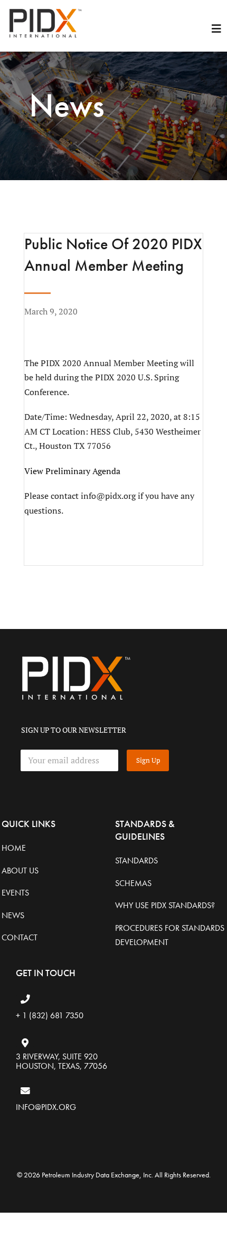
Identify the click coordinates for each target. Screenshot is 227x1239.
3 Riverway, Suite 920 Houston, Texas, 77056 (61, 1061)
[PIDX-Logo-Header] (44, 9)
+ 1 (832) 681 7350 (49, 1015)
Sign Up (148, 760)
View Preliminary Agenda (72, 471)
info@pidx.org (46, 1107)
